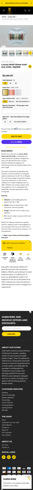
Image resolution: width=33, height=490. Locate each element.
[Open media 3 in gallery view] (19, 53)
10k (5, 83)
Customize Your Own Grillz (10, 422)
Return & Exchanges (8, 395)
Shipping (5, 392)
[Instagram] (9, 457)
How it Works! (6, 435)
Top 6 (5, 101)
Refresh (10, 248)
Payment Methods (8, 397)
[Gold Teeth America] (9, 10)
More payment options (16, 147)
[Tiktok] (14, 457)
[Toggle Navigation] (4, 10)
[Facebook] (4, 457)
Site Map (5, 410)
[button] (25, 10)
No (10, 122)
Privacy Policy (6, 400)
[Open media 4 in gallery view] (26, 53)
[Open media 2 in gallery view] (12, 53)
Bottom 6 (11, 101)
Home (4, 17)
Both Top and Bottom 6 (22, 101)
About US (5, 430)
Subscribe (11, 334)
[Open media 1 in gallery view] (5, 53)
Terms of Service (7, 402)
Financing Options (7, 405)
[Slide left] (2, 3)
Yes (5, 122)
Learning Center (7, 407)
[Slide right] (31, 3)
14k (10, 83)
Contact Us (5, 427)
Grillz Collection (7, 425)
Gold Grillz (11, 17)
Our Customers (7, 432)
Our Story (5, 445)
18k (16, 83)
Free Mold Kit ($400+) (20, 122)
